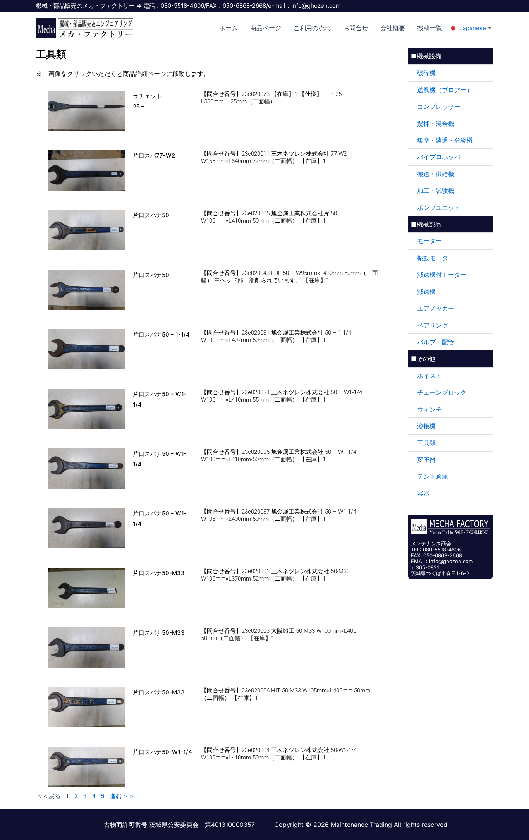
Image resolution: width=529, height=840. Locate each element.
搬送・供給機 (435, 174)
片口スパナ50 (151, 215)
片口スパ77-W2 (154, 155)
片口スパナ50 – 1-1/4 (161, 334)
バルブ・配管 (435, 342)
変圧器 (426, 460)
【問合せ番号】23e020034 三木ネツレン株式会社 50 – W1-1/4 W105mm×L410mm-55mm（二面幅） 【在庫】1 (281, 396)
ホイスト (429, 376)
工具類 (426, 443)
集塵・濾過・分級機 (445, 140)
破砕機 (426, 73)
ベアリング (432, 325)
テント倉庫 (432, 476)
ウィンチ (429, 409)
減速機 (426, 291)
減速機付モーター (442, 274)
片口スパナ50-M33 (159, 573)
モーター (429, 241)
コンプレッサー (438, 106)
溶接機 (426, 426)
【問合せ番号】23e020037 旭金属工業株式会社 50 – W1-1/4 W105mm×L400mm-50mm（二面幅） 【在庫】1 (278, 515)
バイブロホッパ (438, 157)
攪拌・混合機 (435, 123)
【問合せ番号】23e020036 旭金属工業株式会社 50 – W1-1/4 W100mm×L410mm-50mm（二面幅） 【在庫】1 (278, 455)
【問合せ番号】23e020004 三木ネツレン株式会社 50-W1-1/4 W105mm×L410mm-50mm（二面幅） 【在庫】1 (279, 754)
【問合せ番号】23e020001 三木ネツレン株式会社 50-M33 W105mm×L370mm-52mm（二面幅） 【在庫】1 (275, 575)
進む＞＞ (122, 796)
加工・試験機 (435, 190)
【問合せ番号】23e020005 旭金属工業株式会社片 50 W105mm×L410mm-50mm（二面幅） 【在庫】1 (269, 217)
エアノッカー (435, 308)
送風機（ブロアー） (445, 90)
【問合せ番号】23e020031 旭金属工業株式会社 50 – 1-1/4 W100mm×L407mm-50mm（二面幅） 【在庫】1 (276, 336)
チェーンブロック (442, 392)
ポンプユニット (438, 207)
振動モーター (435, 258)
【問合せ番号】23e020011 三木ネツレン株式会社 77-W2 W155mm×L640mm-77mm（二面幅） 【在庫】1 (274, 157)
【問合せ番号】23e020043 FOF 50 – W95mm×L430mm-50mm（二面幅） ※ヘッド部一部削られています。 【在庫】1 (289, 277)
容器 (423, 493)
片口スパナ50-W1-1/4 (162, 752)
